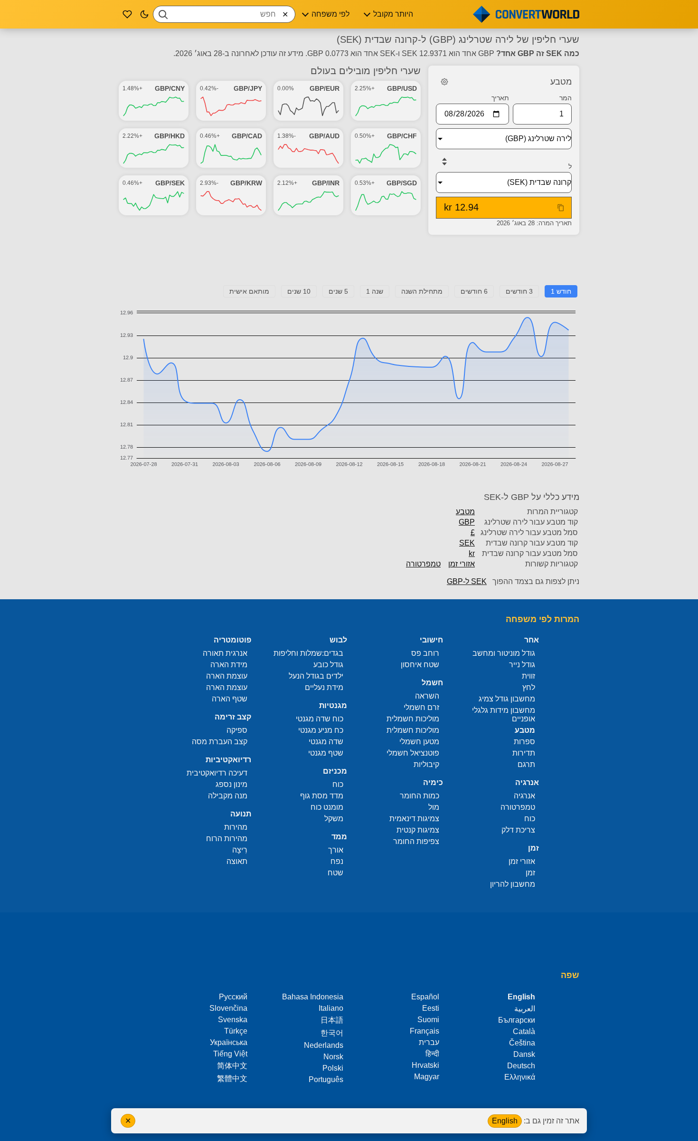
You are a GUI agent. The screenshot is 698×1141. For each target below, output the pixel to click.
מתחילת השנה (422, 291)
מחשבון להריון (512, 884)
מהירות (235, 827)
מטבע (465, 512)
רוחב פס (425, 653)
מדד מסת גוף (321, 796)
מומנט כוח (327, 807)
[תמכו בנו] (127, 14)
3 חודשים (519, 291)
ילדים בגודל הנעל (316, 676)
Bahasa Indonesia (312, 997)
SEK (467, 543)
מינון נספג (231, 784)
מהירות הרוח (226, 838)
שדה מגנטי (326, 742)
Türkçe (235, 1031)
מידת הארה (228, 665)
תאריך (500, 98)
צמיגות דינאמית (414, 819)
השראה (427, 696)
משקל (333, 819)
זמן (530, 873)
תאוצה (236, 861)
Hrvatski (425, 1065)
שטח (335, 873)
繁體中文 (232, 1078)
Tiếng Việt (230, 1054)
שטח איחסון (420, 665)
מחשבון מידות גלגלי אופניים (503, 714)
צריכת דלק (518, 830)
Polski (332, 1068)
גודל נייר (522, 665)
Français (424, 1031)
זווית (528, 676)
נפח (336, 861)
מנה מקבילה (227, 796)
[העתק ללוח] (560, 207)
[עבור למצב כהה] (144, 14)
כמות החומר (419, 796)
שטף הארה (229, 699)
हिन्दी (432, 1054)
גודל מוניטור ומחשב (503, 653)
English (505, 1121)
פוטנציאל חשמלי (413, 753)
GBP (467, 522)
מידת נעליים (324, 687)
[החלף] (444, 161)
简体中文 (232, 1066)
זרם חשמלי (421, 707)
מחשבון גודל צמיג (507, 699)
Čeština (522, 1043)
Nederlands (323, 1045)
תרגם (526, 764)
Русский (233, 997)
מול (433, 807)
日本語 (332, 1020)
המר (565, 98)
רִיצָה (239, 850)
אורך (335, 850)
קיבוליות (426, 764)
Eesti (430, 1008)
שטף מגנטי (325, 753)
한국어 (332, 1033)
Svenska (232, 1020)
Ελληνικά (519, 1077)
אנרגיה (524, 796)
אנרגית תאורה (225, 653)
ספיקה (236, 730)
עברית (429, 1042)
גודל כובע (328, 665)
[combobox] (224, 14)
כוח (529, 819)
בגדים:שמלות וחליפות (308, 653)
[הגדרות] (444, 81)
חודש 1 (561, 291)
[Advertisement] (349, 263)
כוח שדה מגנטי (319, 719)
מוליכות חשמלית (413, 719)
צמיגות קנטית (417, 830)
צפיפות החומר (416, 841)
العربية (524, 1009)
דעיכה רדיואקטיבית (217, 773)
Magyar (426, 1077)
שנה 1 (374, 291)
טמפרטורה (423, 564)
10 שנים (299, 291)
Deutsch (521, 1066)
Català (524, 1031)
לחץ (528, 687)
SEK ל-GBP (467, 581)
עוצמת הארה (226, 676)
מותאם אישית (249, 291)
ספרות (524, 742)
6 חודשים (474, 291)
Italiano (331, 1008)
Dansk (524, 1054)
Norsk (333, 1057)
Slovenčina (228, 1008)
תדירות (523, 753)
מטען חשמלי (419, 742)
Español (425, 997)
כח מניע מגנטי (320, 730)
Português (326, 1079)
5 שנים (338, 291)
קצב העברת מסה (219, 742)
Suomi (428, 1020)
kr (472, 553)
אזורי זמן (461, 564)
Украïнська (228, 1042)
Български (516, 1020)
